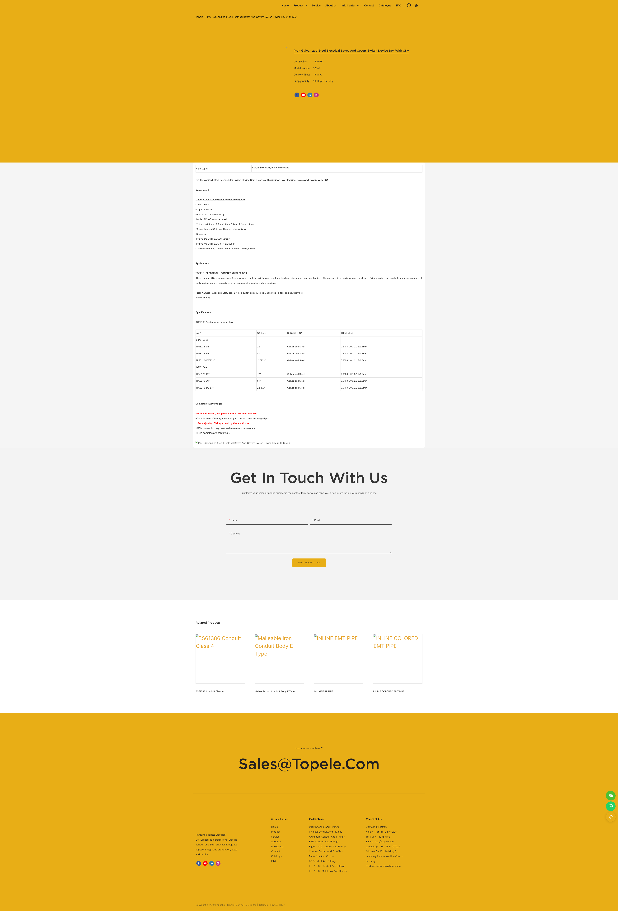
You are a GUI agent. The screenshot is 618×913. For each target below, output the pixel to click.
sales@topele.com (309, 763)
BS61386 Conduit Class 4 (210, 691)
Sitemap (263, 904)
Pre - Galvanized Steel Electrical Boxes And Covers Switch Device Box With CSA (252, 16)
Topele (199, 16)
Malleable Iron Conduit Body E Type (275, 691)
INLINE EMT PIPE (323, 691)
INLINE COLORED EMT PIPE (388, 691)
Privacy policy (277, 904)
